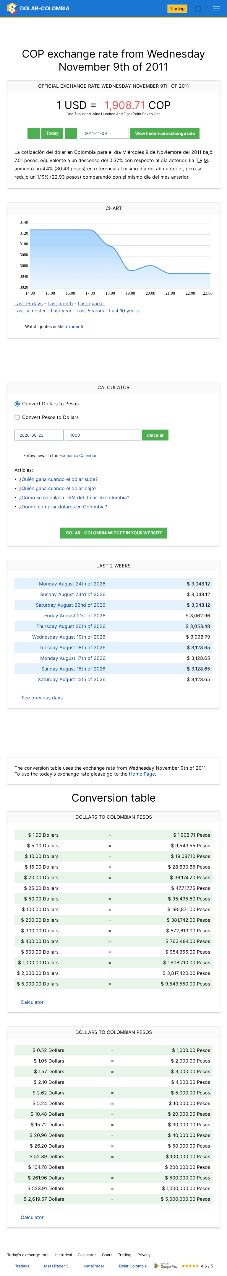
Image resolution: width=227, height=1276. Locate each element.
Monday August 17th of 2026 (73, 658)
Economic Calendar (78, 455)
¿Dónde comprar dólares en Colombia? (63, 507)
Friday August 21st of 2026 (75, 616)
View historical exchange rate (165, 133)
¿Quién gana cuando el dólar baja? (57, 488)
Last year (61, 311)
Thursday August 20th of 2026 (71, 626)
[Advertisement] (113, 32)
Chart (107, 1254)
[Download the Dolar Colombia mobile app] (166, 1266)
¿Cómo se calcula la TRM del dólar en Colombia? (74, 497)
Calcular (155, 435)
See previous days (41, 698)
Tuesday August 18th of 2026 (72, 647)
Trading (177, 8)
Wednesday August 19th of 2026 (69, 637)
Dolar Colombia (133, 1266)
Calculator (31, 1002)
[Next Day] (71, 133)
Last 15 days (28, 303)
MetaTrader (93, 1266)
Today (52, 133)
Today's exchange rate (28, 1254)
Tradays (22, 1266)
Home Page (142, 774)
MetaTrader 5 (70, 326)
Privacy (143, 1254)
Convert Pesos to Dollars (50, 417)
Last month (60, 303)
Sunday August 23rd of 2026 (73, 594)
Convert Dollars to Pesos (50, 404)
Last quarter (91, 303)
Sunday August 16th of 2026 (73, 669)
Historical (63, 1254)
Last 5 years (90, 311)
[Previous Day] (33, 133)
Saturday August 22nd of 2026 (71, 605)
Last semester (30, 311)
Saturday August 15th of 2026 (72, 679)
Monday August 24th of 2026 (72, 584)
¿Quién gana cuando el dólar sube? (58, 479)
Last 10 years (124, 311)
